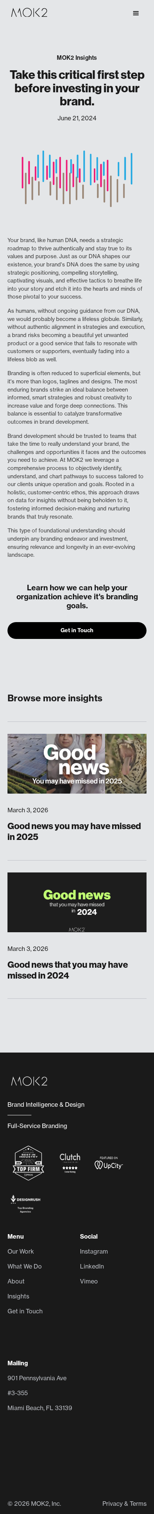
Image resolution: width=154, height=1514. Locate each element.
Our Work (20, 1251)
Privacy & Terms (124, 1503)
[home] (27, 13)
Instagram (94, 1251)
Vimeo (89, 1281)
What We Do (24, 1266)
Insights (18, 1296)
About (16, 1281)
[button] (136, 13)
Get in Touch (77, 630)
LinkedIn (92, 1266)
